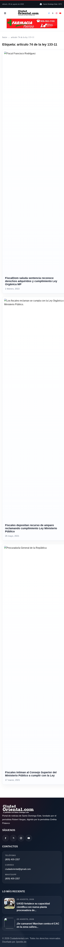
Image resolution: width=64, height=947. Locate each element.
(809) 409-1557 (12, 859)
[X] (52, 13)
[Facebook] (48, 13)
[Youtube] (60, 13)
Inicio (4, 37)
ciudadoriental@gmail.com (18, 869)
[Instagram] (56, 13)
